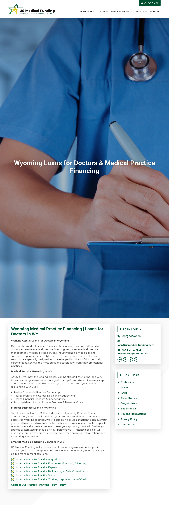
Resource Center (120, 12)
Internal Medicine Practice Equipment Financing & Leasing (51, 463)
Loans (102, 12)
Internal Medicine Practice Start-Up (37, 475)
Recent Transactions (133, 413)
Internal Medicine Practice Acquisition (39, 459)
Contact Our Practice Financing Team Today (38, 484)
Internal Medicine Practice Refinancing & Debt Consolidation (52, 471)
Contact (154, 12)
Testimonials (129, 408)
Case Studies (129, 398)
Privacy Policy (129, 419)
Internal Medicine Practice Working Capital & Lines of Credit (52, 479)
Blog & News (129, 403)
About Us (139, 12)
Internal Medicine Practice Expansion (38, 467)
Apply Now (151, 3)
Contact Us (128, 424)
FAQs (124, 392)
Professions (87, 12)
